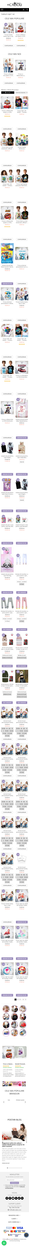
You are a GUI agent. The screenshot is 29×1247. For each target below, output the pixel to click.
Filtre (8, 92)
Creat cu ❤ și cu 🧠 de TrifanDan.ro (11, 1239)
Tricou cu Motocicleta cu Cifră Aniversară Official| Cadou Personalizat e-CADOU (20, 74)
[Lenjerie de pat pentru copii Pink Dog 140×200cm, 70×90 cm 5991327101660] (7, 560)
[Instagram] (22, 1198)
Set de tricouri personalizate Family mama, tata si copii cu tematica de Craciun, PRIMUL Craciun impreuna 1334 (22, 867)
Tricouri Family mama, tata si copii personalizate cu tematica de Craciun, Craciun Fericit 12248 (8, 35)
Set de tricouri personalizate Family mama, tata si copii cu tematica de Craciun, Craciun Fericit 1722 (22, 831)
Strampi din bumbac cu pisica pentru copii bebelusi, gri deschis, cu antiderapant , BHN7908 (7, 611)
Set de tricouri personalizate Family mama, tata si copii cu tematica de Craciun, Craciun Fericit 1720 (7, 831)
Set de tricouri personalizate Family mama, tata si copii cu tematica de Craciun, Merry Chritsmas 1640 (22, 758)
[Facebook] (6, 1198)
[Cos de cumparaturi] (23, 9)
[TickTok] (19, 1198)
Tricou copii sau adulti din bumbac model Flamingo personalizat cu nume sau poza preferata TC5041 (22, 977)
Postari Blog (15, 1119)
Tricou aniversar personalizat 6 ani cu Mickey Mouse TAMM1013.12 (21, 266)
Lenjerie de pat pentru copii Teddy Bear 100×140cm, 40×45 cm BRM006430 (22, 456)
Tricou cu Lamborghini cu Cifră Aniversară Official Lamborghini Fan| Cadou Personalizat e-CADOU (22, 376)
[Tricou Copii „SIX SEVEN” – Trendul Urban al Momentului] (21, 102)
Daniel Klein (20, 1100)
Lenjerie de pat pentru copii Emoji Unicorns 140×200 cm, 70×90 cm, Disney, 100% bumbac (7, 493)
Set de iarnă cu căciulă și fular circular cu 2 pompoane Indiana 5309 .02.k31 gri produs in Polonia (21, 648)
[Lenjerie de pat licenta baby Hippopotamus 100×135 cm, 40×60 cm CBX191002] (21, 408)
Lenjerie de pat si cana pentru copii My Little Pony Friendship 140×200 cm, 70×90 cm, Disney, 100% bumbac (7, 525)
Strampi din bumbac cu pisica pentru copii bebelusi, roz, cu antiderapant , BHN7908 (21, 611)
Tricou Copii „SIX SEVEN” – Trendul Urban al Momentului (22, 111)
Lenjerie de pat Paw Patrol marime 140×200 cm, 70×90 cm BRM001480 (7, 266)
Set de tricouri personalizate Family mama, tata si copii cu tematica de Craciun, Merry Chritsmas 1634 (7, 758)
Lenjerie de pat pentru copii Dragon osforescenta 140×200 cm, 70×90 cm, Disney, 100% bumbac (22, 493)
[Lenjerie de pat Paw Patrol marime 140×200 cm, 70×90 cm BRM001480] (7, 253)
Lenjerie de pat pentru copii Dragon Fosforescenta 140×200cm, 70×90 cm (7, 456)
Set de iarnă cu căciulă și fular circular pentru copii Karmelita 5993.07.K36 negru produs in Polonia (22, 685)
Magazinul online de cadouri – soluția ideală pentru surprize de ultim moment (13, 1144)
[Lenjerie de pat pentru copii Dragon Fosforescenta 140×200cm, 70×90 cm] (7, 448)
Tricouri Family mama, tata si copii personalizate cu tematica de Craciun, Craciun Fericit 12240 (7, 904)
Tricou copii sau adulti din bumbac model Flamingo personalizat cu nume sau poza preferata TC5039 (22, 941)
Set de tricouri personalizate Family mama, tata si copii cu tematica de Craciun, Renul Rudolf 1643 (7, 794)
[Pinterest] (10, 1198)
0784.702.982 (15, 1207)
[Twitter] (16, 1198)
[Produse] (2, 10)
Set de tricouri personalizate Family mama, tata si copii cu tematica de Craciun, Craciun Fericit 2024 (22, 794)
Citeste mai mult (5, 1163)
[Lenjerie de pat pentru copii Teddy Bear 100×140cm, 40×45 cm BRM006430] (21, 447)
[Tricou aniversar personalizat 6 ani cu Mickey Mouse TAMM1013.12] (21, 253)
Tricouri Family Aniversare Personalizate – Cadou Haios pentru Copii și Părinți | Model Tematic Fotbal (21, 148)
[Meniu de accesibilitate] (26, 1235)
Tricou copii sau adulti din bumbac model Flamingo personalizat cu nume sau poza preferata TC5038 (7, 941)
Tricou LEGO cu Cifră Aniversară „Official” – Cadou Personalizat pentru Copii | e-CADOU (7, 148)
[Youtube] (13, 1198)
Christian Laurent (9, 1100)
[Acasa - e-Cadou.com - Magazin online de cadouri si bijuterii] (14, 4)
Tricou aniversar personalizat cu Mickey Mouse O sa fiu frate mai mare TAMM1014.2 (7, 302)
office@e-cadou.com (15, 1210)
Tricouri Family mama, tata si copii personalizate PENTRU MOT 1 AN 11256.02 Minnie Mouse (22, 302)
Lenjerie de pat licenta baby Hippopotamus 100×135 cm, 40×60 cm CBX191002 (22, 420)
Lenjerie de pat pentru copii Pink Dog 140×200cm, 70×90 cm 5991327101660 (7, 574)
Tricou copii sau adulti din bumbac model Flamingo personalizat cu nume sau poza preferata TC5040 (7, 977)
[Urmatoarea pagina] (25, 1000)
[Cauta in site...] (27, 9)
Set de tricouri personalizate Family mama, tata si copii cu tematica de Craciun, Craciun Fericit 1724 (7, 867)
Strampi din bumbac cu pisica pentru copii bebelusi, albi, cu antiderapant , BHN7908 (21, 574)
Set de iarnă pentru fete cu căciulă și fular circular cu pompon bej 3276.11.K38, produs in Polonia (7, 648)
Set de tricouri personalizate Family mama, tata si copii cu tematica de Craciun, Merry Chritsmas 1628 (7, 721)
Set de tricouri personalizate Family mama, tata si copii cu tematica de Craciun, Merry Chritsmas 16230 (21, 721)
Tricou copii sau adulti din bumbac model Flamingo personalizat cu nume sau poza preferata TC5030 (22, 904)
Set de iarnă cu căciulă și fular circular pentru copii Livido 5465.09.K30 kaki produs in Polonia (7, 685)
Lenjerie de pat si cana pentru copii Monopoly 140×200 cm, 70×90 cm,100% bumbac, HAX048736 (22, 525)
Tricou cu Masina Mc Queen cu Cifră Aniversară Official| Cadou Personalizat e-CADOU (21, 35)
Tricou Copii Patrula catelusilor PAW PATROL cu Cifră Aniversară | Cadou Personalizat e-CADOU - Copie (21, 184)
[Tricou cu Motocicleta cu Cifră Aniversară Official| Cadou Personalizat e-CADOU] (20, 65)
